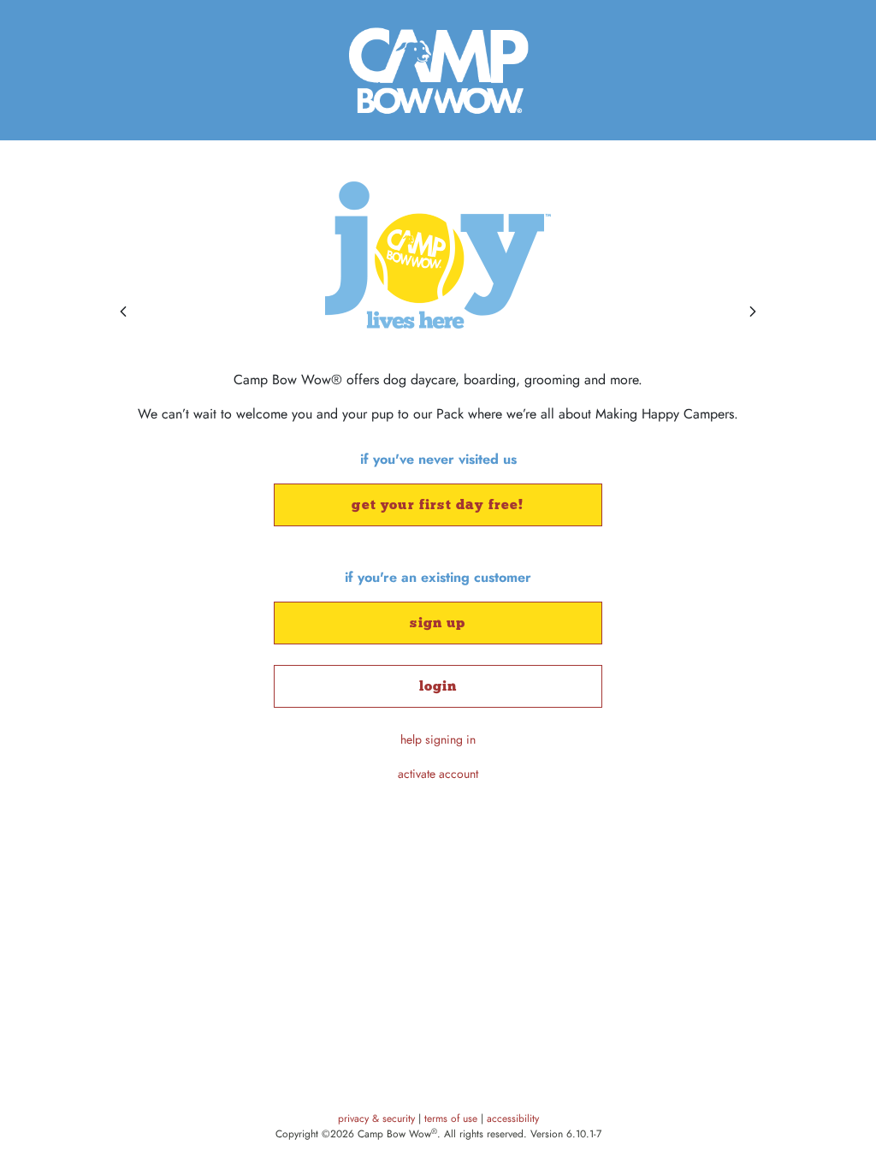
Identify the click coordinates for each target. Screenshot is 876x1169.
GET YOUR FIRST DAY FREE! (438, 504)
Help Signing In (438, 739)
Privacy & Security (378, 1118)
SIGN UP (437, 622)
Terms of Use (452, 1118)
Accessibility (513, 1118)
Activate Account (438, 773)
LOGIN (438, 686)
